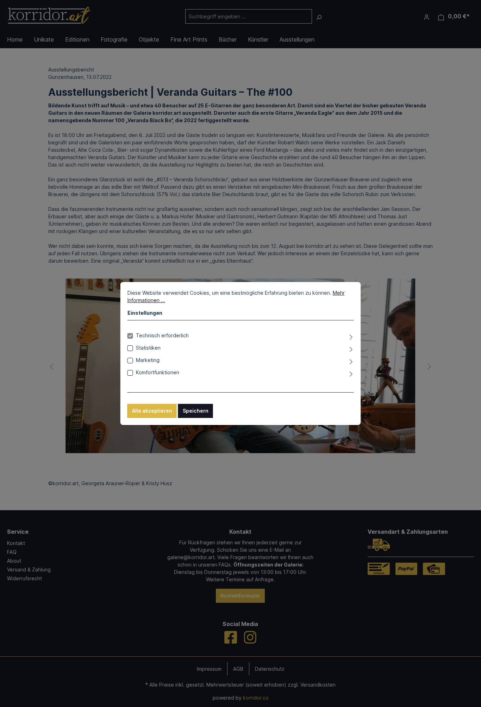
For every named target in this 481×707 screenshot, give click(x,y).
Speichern (195, 411)
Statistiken (148, 348)
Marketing (148, 360)
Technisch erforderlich (162, 335)
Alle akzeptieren (152, 411)
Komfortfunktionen (157, 372)
